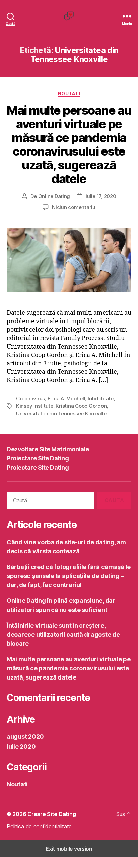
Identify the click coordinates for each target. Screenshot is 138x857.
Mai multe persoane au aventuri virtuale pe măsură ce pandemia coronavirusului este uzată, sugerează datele (69, 144)
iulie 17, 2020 (101, 196)
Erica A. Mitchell (66, 398)
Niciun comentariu (73, 207)
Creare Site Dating (51, 814)
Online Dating (54, 196)
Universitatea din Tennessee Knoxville (61, 413)
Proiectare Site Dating (38, 458)
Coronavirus (30, 398)
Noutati (69, 93)
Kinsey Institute (34, 406)
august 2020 (25, 736)
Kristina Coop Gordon (81, 406)
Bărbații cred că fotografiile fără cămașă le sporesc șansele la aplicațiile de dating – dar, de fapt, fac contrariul (69, 575)
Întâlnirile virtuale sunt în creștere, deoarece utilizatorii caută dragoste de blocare (63, 634)
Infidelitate (101, 398)
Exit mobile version (69, 848)
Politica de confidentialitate (39, 826)
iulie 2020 (21, 746)
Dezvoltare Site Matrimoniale (48, 449)
